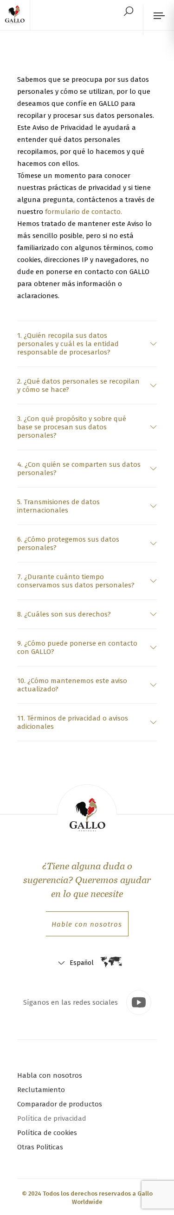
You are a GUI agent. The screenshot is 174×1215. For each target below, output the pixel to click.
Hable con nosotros (87, 924)
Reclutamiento (41, 1090)
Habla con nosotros (49, 1075)
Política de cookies (47, 1133)
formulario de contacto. (83, 212)
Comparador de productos (59, 1104)
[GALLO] (17, 15)
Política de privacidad (51, 1118)
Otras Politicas (40, 1147)
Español (82, 963)
